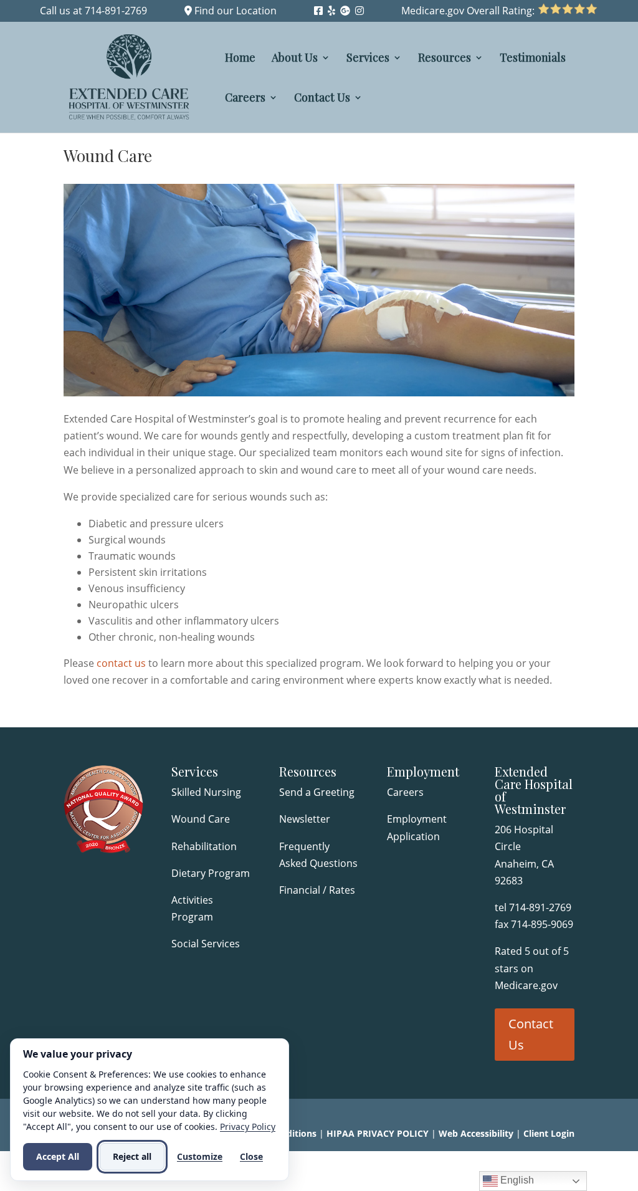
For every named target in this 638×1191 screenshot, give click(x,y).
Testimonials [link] (533, 59)
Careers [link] (245, 99)
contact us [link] (121, 663)
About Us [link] (295, 59)
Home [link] (240, 59)
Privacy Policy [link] (247, 1126)
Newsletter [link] (304, 819)
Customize (199, 1156)
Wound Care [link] (200, 819)
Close (251, 1156)
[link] (318, 10)
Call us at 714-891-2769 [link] (93, 10)
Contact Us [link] (322, 99)
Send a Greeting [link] (317, 792)
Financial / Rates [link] (318, 890)
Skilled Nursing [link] (206, 792)
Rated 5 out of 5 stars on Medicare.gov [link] (532, 968)
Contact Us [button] (530, 1034)
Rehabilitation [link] (204, 846)
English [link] (516, 1180)
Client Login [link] (548, 1133)
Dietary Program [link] (210, 873)
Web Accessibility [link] (476, 1133)
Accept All (57, 1156)
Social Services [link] (205, 943)
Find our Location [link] (234, 10)
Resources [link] (444, 59)
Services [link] (367, 59)
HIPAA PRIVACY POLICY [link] (377, 1133)
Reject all (132, 1156)
